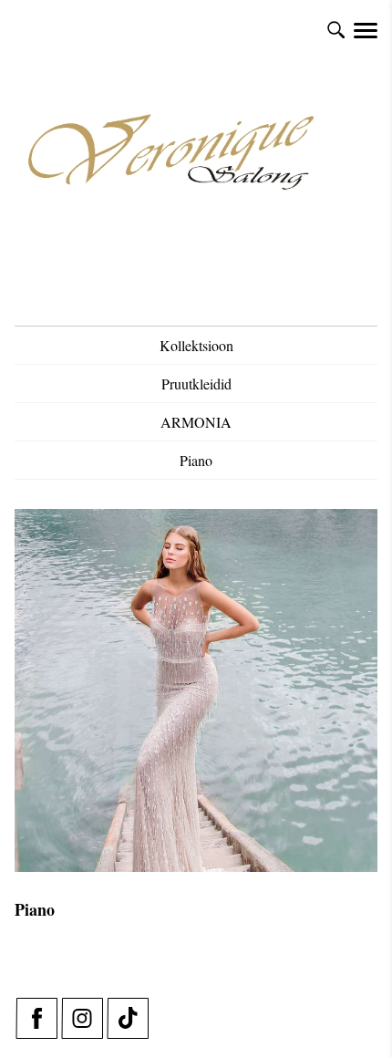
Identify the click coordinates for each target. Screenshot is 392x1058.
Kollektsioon (196, 345)
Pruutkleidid (196, 383)
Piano (196, 460)
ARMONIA (196, 421)
